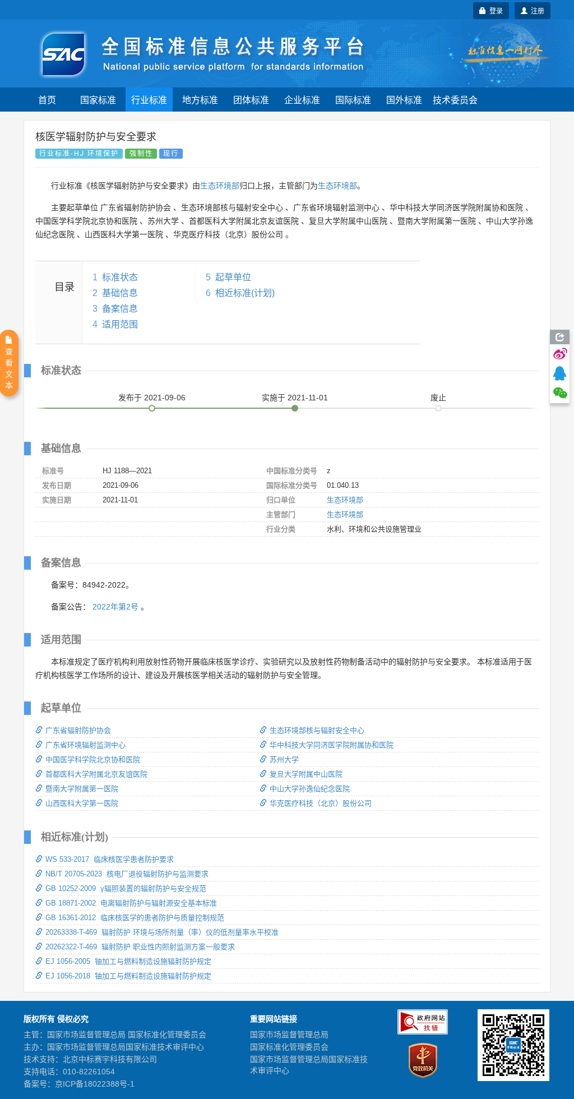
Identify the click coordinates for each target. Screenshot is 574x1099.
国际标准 (353, 99)
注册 (535, 10)
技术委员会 (455, 99)
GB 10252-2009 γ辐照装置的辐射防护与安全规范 (125, 888)
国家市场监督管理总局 (289, 1034)
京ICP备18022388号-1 (95, 1083)
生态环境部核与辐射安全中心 (317, 730)
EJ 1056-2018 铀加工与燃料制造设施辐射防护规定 (128, 976)
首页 (47, 99)
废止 (438, 397)
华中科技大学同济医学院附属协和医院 (332, 745)
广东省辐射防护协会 (78, 730)
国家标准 (98, 99)
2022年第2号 (115, 606)
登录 (494, 10)
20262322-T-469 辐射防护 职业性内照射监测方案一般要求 (140, 947)
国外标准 (404, 99)
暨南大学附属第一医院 (81, 788)
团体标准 (251, 99)
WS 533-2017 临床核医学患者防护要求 (109, 859)
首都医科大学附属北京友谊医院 (96, 774)
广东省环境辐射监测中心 (85, 745)
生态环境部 (219, 185)
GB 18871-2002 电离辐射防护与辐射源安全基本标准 (131, 903)
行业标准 (149, 99)
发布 (152, 397)
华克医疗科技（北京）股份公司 (321, 803)
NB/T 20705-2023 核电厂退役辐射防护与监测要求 (127, 874)
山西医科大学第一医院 (81, 803)
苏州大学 (284, 759)
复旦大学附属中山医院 (306, 774)
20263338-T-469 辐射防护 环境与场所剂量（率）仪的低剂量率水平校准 (162, 932)
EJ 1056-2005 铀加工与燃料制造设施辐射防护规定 (128, 961)
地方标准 (200, 99)
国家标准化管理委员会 (289, 1046)
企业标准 (302, 99)
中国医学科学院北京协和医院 (92, 759)
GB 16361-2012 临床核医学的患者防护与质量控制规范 (134, 917)
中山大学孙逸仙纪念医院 (310, 788)
